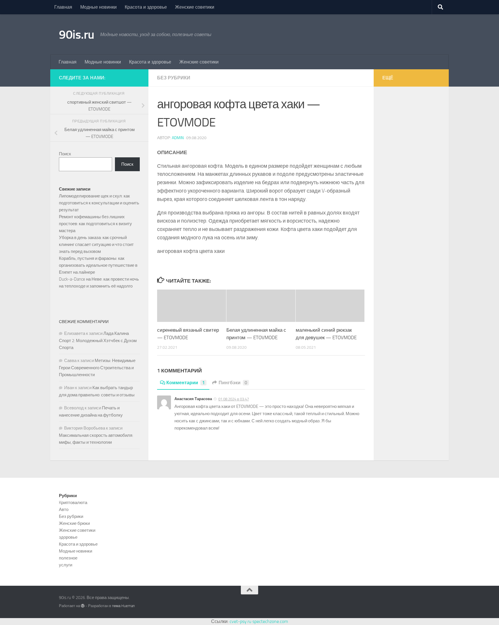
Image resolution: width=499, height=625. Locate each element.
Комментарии (185, 382)
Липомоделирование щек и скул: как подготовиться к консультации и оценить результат (99, 202)
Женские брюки (74, 523)
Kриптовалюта (73, 502)
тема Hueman (123, 606)
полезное (68, 558)
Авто (63, 509)
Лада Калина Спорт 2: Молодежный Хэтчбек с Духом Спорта (98, 340)
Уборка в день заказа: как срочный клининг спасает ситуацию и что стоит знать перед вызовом (96, 244)
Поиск (65, 153)
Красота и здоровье (146, 7)
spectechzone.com (270, 621)
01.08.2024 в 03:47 (233, 399)
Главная (63, 7)
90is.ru (76, 34)
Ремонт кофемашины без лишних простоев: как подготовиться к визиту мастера (95, 223)
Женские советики (194, 7)
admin (178, 137)
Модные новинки (98, 7)
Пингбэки (233, 382)
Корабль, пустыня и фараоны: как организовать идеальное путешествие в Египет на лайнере (98, 265)
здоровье (68, 537)
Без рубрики (173, 78)
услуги (65, 565)
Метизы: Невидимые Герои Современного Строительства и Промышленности (97, 367)
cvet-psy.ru (240, 621)
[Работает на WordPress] (83, 606)
